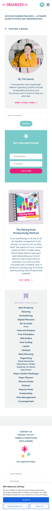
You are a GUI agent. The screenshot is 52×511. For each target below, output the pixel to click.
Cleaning (26, 312)
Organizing (26, 358)
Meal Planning (26, 354)
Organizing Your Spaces (26, 367)
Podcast (26, 385)
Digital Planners (26, 320)
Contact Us (26, 431)
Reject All (39, 506)
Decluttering (26, 316)
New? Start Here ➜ (26, 102)
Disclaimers (26, 441)
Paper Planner (26, 377)
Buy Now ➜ (26, 280)
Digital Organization (26, 361)
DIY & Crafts (26, 323)
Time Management (26, 397)
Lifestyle (26, 350)
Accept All (26, 500)
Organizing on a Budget (26, 364)
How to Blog (26, 342)
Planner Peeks (26, 381)
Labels (26, 346)
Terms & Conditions (26, 438)
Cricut (26, 327)
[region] (26, 497)
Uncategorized (26, 401)
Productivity (26, 393)
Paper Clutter (26, 370)
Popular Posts (26, 389)
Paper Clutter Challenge (26, 374)
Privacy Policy (26, 435)
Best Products (26, 308)
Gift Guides (26, 338)
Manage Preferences (15, 506)
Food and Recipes (26, 330)
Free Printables (26, 334)
